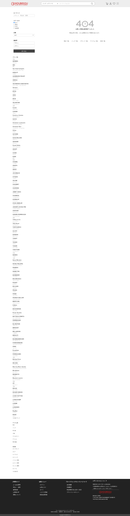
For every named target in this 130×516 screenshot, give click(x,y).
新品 (16, 24)
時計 (14, 425)
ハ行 (14, 258)
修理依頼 (15, 489)
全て (16, 22)
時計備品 (15, 442)
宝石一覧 (102, 41)
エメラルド (15, 454)
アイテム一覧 (94, 41)
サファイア (15, 457)
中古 (16, 26)
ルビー (14, 451)
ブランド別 (15, 57)
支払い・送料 (16, 487)
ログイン (42, 484)
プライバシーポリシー (73, 492)
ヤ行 (14, 381)
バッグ (14, 427)
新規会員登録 (43, 494)
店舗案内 (69, 487)
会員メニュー (42, 481)
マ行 (14, 357)
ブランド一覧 (84, 41)
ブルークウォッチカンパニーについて (76, 481)
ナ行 (14, 253)
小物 (14, 433)
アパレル (15, 439)
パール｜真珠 (16, 460)
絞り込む (24, 51)
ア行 (14, 59)
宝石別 (14, 446)
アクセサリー (16, 436)
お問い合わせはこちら (99, 480)
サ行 (14, 160)
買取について (16, 494)
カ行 (14, 105)
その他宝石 (15, 471)
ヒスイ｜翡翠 (16, 463)
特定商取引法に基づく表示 (74, 489)
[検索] (93, 4)
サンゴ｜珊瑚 (16, 465)
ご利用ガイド (16, 481)
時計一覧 (66, 41)
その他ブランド (16, 418)
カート (42, 489)
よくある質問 (16, 484)
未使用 (17, 28)
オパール (15, 468)
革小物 (14, 430)
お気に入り (43, 487)
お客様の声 (16, 492)
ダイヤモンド (16, 448)
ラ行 (14, 386)
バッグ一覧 (74, 41)
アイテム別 (15, 422)
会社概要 (69, 484)
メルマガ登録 (43, 492)
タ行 (14, 217)
